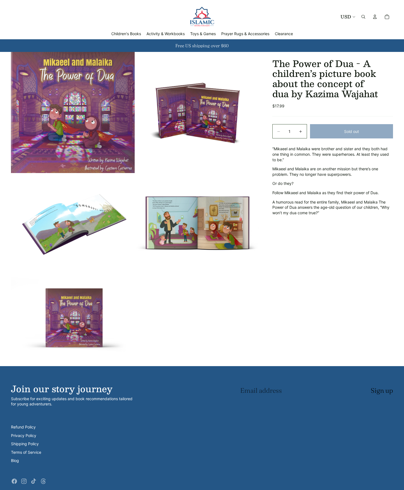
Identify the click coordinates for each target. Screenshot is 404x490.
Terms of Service (26, 452)
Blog (15, 460)
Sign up (382, 390)
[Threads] (43, 481)
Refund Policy (23, 427)
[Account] (375, 17)
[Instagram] (24, 481)
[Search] (363, 17)
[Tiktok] (33, 481)
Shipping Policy (25, 443)
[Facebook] (14, 481)
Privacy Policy (23, 435)
